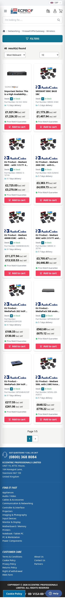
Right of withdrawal (12, 571)
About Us (39, 556)
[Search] (58, 20)
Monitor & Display (11, 522)
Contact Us (39, 560)
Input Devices (9, 518)
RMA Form (7, 574)
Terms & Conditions (12, 556)
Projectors (7, 511)
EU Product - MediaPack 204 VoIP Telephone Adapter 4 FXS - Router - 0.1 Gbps (16, 386)
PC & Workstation (11, 537)
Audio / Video (9, 496)
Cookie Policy (8, 560)
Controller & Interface (13, 507)
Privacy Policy (9, 563)
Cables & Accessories (13, 499)
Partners (38, 563)
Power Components (12, 540)
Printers (6, 529)
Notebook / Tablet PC (12, 533)
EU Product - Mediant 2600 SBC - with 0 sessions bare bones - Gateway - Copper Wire (48, 166)
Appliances (8, 492)
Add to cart (18, 127)
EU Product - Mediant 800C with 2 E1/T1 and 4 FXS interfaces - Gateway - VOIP (48, 240)
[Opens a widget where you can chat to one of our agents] (53, 593)
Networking (14, 31)
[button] (61, 11)
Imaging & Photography (14, 514)
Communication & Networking (17, 503)
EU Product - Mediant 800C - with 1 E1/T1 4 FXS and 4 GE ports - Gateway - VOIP (15, 166)
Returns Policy (9, 567)
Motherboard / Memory (14, 526)
